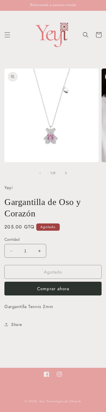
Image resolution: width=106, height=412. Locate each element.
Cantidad (11, 239)
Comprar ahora (53, 289)
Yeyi (42, 401)
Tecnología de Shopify (64, 401)
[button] (7, 34)
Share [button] (16, 324)
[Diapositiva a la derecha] (65, 173)
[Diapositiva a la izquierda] (40, 173)
